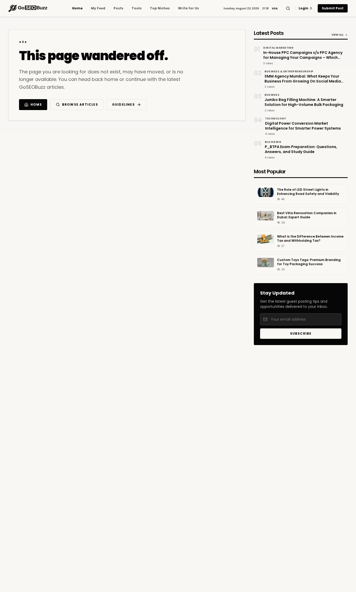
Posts (118, 8)
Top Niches (160, 8)
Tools (137, 8)
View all (337, 35)
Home (77, 8)
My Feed (98, 8)
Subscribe (301, 333)
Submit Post (332, 8)
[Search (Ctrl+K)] (288, 8)
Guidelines (123, 104)
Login (303, 8)
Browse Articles (80, 104)
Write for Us (188, 8)
